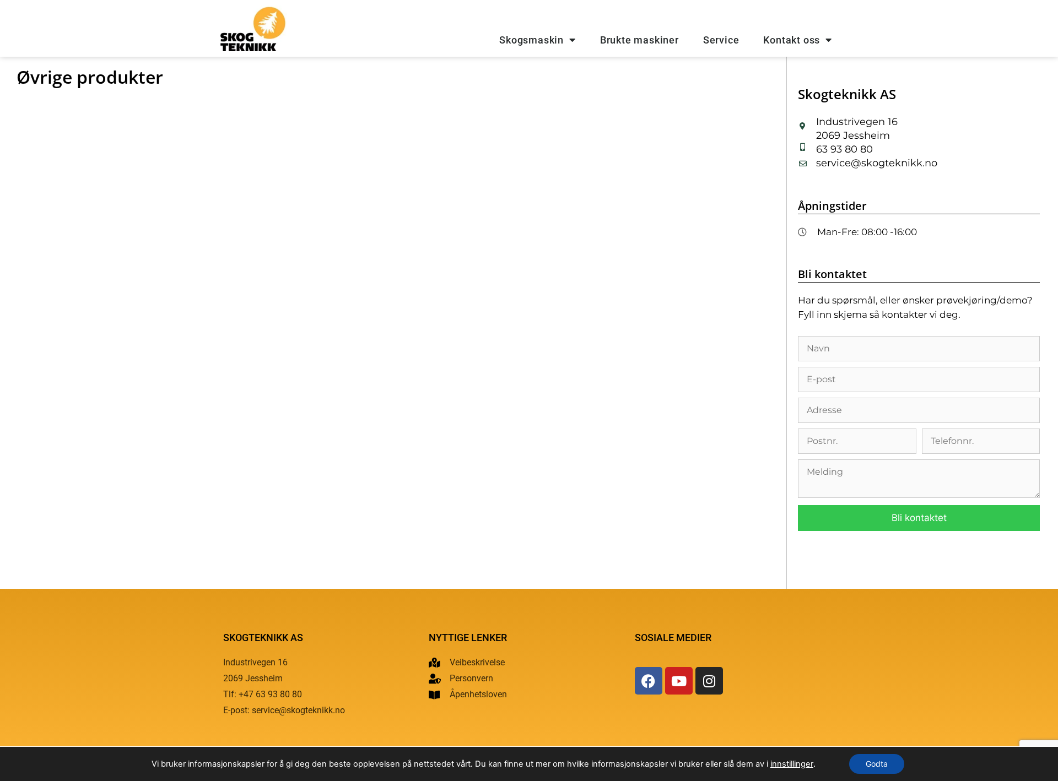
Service (721, 40)
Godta (877, 763)
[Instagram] (709, 681)
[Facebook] (648, 681)
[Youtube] (679, 681)
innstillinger (791, 764)
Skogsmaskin (531, 40)
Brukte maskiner (639, 40)
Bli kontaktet (919, 517)
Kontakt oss (791, 40)
